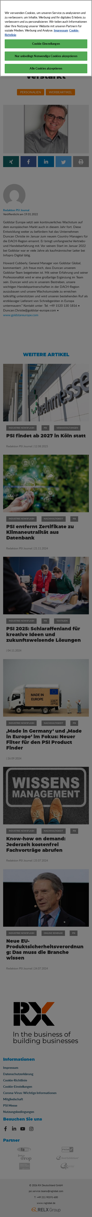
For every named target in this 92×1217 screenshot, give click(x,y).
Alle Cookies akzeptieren (46, 68)
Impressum (61, 30)
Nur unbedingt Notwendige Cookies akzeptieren (46, 56)
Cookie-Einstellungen (46, 44)
